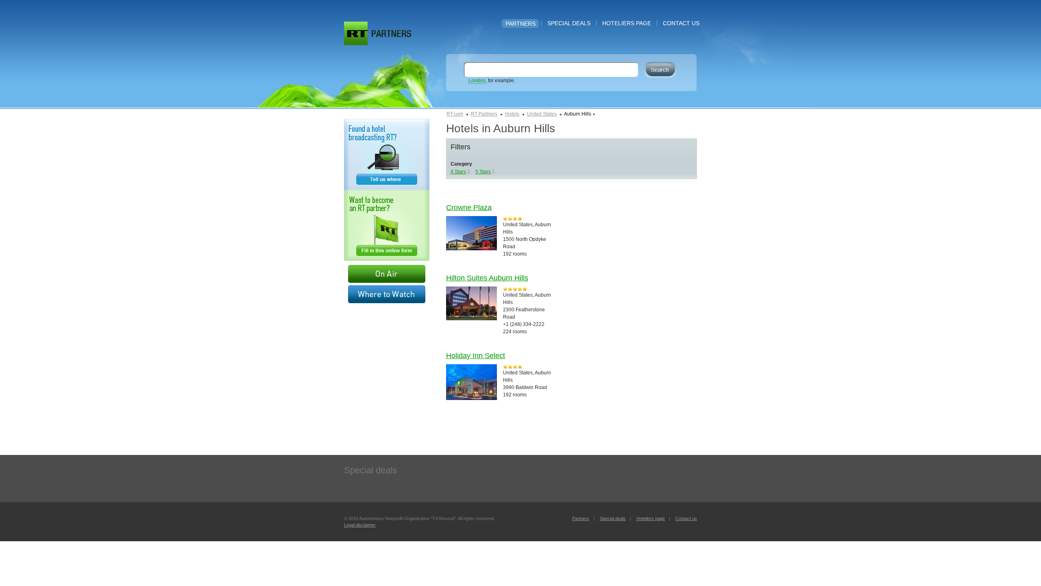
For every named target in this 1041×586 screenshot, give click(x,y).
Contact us (681, 23)
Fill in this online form (386, 225)
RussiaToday (356, 33)
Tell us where (386, 154)
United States (542, 114)
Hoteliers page (626, 23)
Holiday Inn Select (475, 356)
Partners (520, 23)
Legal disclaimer (360, 525)
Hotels (512, 114)
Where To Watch (386, 294)
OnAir (386, 274)
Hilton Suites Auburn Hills (487, 278)
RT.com (454, 114)
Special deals (568, 23)
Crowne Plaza (469, 207)
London (477, 80)
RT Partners (484, 114)
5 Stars (483, 172)
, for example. (491, 80)
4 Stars (458, 172)
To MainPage (391, 33)
